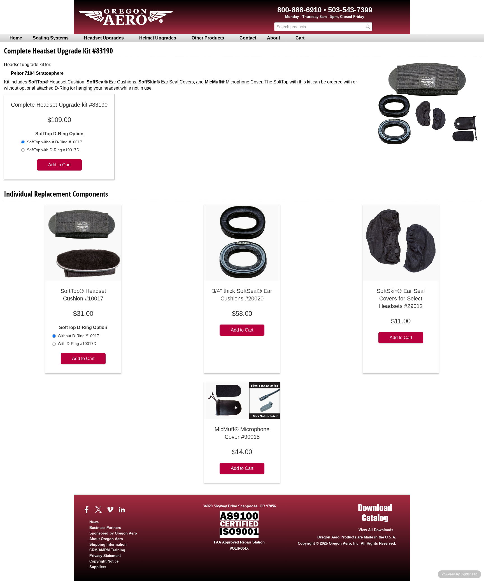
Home (16, 38)
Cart (299, 38)
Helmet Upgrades (157, 38)
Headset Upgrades (104, 38)
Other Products (208, 38)
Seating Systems (51, 38)
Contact (247, 38)
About (273, 38)
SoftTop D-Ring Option (59, 133)
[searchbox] (323, 26)
